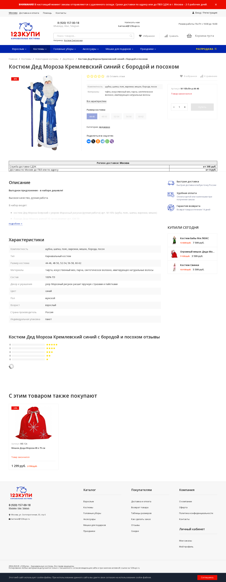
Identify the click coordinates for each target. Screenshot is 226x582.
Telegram (26, 508)
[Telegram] (103, 141)
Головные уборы (63, 48)
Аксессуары (90, 48)
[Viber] (112, 141)
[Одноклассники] (98, 141)
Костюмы (39, 48)
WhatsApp (13, 508)
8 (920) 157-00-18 (68, 23)
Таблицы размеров (141, 513)
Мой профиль (186, 546)
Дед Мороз (68, 59)
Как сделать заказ (141, 519)
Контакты (61, 12)
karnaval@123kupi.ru (129, 25)
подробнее (15, 223)
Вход (198, 12)
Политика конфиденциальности (196, 513)
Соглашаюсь (207, 577)
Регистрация (210, 12)
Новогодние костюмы (46, 59)
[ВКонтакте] (89, 141)
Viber (20, 508)
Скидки (135, 531)
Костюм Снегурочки (73, 40)
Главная (13, 59)
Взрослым (18, 48)
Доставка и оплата (29, 12)
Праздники (147, 48)
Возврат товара (139, 507)
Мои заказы (185, 540)
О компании (185, 501)
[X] (93, 141)
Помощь (47, 12)
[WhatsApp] (107, 141)
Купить (202, 107)
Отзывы (135, 525)
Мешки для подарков (119, 48)
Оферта (183, 507)
